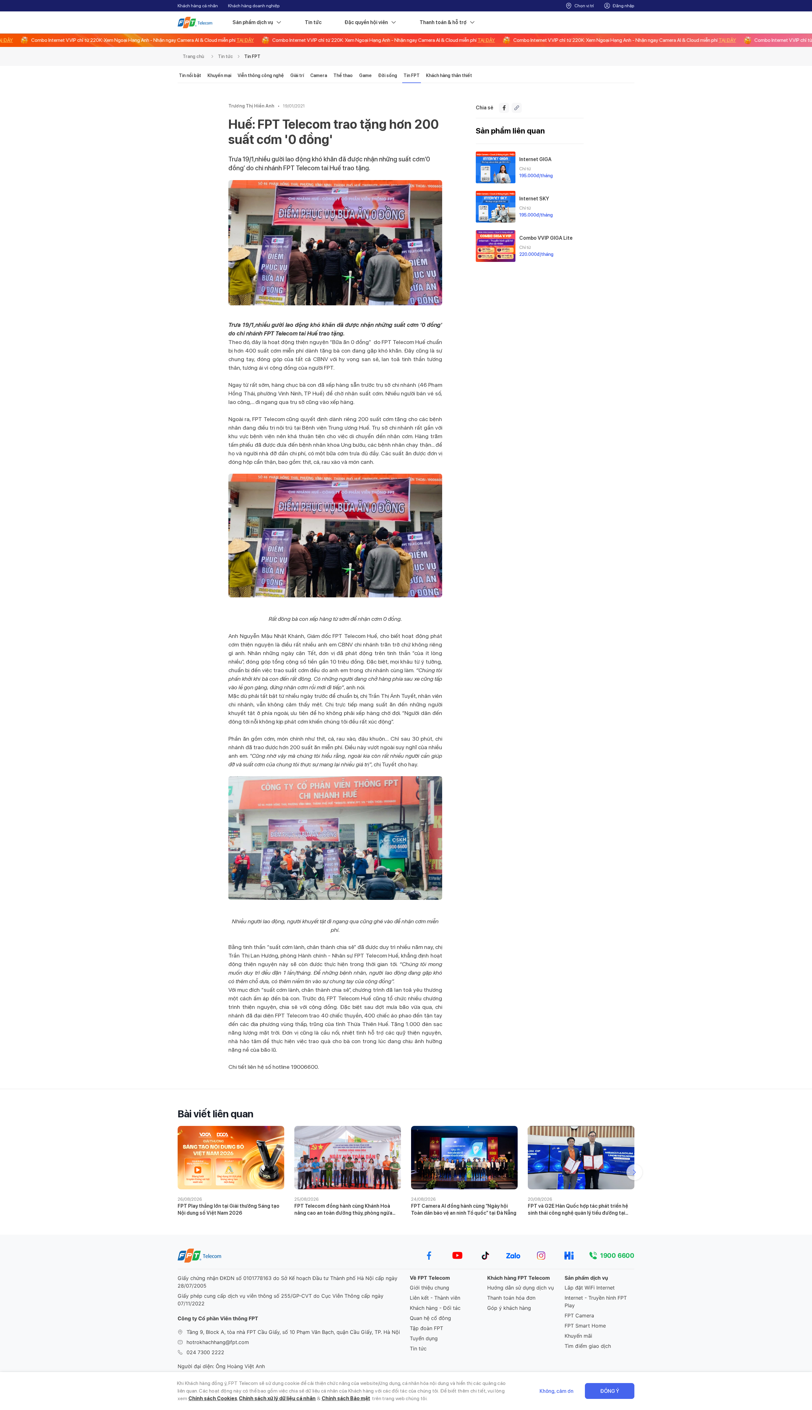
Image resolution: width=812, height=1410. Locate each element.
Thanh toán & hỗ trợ (443, 22)
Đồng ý (609, 1391)
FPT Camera (579, 1315)
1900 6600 (617, 1255)
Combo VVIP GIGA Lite (546, 238)
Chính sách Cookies (212, 1398)
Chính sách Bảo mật (346, 1398)
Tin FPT (252, 56)
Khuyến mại (219, 75)
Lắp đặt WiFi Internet (590, 1287)
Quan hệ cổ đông (430, 1318)
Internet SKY (534, 199)
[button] (634, 1172)
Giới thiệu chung (429, 1287)
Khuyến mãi (578, 1336)
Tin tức (313, 22)
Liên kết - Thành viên (435, 1298)
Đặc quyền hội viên (366, 22)
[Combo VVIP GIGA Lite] (495, 246)
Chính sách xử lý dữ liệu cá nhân (277, 1398)
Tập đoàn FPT (426, 1328)
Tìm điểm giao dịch (588, 1346)
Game (365, 75)
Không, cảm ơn (556, 1391)
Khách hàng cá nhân (198, 5)
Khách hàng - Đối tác (435, 1308)
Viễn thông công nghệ (261, 75)
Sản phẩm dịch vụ (252, 22)
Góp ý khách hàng (509, 1308)
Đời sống (387, 75)
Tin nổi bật (190, 75)
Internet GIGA (535, 159)
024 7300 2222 (205, 1352)
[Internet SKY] (495, 207)
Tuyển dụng (424, 1338)
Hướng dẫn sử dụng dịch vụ (520, 1287)
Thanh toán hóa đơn (511, 1298)
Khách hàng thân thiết (449, 75)
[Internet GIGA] (495, 167)
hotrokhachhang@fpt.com (218, 1342)
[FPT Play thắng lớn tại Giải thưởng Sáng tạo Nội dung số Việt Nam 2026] (231, 1157)
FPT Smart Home (585, 1325)
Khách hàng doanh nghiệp (254, 5)
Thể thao (343, 75)
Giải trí (297, 75)
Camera (318, 75)
